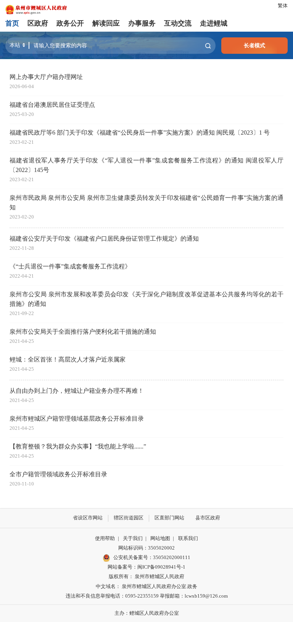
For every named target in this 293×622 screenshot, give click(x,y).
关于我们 (133, 538)
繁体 (283, 5)
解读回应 (106, 23)
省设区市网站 (88, 518)
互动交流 (178, 23)
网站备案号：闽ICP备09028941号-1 (146, 567)
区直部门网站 (169, 518)
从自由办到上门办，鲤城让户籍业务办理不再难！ (77, 390)
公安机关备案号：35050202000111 (151, 557)
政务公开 (70, 23)
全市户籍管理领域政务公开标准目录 (58, 474)
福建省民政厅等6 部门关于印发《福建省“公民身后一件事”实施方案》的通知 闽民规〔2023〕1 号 (140, 132)
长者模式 (254, 45)
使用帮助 (105, 538)
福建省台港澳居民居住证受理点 (52, 104)
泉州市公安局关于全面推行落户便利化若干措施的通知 (83, 331)
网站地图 (160, 538)
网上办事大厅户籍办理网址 (46, 77)
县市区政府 (207, 518)
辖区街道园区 (128, 518)
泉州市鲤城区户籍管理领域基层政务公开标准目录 (77, 418)
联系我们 (188, 538)
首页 (12, 23)
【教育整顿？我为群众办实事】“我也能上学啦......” (78, 446)
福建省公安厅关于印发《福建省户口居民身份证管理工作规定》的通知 (104, 238)
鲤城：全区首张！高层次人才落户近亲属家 (68, 359)
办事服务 (142, 23)
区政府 (37, 23)
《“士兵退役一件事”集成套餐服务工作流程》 (70, 266)
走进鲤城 (213, 23)
